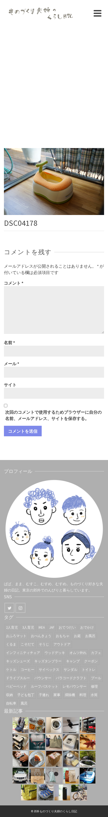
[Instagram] (20, 608)
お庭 (77, 636)
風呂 (24, 703)
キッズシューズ (18, 661)
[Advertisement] (54, 83)
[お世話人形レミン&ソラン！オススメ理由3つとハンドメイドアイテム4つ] (20, 759)
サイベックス (49, 669)
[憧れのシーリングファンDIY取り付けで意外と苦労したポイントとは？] (71, 725)
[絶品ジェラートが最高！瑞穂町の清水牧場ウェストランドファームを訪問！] (37, 776)
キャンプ (73, 661)
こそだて (27, 644)
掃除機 (70, 695)
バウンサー (42, 678)
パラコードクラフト (71, 678)
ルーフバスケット (44, 686)
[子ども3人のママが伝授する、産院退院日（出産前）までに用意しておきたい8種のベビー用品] (20, 742)
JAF (51, 627)
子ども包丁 (25, 695)
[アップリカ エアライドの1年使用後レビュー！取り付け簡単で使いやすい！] (20, 725)
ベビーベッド (16, 686)
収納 (9, 695)
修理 (94, 686)
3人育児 (28, 627)
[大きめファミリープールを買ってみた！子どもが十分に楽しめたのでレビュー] (87, 776)
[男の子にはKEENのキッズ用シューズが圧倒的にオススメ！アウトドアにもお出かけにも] (45, 792)
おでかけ (87, 627)
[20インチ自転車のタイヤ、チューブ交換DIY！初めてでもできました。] (79, 792)
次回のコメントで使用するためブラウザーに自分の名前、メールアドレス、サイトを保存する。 (53, 415)
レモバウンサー (75, 686)
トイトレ (88, 669)
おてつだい (67, 627)
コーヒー (27, 669)
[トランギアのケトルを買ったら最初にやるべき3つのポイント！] (71, 759)
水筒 (94, 695)
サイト (10, 384)
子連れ (44, 695)
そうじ (44, 644)
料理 (82, 695)
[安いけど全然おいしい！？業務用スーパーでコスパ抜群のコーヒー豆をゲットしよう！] (71, 776)
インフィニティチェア (23, 652)
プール (96, 678)
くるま (11, 644)
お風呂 (90, 636)
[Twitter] (9, 608)
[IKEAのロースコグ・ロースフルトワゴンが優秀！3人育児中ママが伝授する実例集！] (87, 725)
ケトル (11, 669)
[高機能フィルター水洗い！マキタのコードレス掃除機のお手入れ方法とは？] (54, 776)
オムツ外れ (78, 652)
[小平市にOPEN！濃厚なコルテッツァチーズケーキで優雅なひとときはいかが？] (37, 759)
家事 (56, 695)
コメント (13, 283)
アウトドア (62, 644)
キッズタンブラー (48, 661)
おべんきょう (41, 636)
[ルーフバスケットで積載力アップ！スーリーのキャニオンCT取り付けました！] (20, 776)
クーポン (91, 661)
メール (11, 363)
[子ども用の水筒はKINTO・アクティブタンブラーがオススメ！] (62, 792)
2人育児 (12, 627)
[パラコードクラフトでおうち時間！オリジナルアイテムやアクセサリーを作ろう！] (29, 792)
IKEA (42, 627)
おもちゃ (62, 636)
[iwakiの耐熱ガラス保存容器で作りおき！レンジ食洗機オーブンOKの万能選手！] (37, 725)
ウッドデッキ (55, 652)
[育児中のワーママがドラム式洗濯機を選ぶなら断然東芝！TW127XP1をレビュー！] (54, 725)
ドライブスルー (18, 678)
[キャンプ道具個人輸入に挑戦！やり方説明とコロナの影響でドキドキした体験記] (54, 759)
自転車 (11, 703)
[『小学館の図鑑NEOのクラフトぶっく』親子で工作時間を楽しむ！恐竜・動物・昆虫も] (87, 742)
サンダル (70, 669)
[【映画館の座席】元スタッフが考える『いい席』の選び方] (37, 742)
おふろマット (16, 636)
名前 (9, 342)
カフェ (96, 652)
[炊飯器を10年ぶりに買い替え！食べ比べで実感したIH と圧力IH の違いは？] (71, 742)
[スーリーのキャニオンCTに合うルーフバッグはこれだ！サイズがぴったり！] (87, 759)
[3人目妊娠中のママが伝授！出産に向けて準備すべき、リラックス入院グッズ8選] (54, 742)
